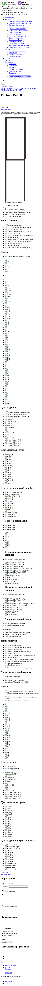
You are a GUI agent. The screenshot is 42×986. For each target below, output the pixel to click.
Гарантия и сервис (15, 56)
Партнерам (13, 65)
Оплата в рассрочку (16, 54)
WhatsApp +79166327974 (11, 3)
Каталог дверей (10, 965)
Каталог (7, 19)
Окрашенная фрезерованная (17, 414)
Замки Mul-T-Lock (15, 40)
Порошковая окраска (14, 225)
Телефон (5, 886)
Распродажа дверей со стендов (19, 47)
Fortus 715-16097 (16, 90)
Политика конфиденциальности (20, 77)
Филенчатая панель (14, 245)
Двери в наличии (15, 34)
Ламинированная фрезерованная (18, 412)
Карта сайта (9, 981)
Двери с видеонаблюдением (18, 27)
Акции (11, 67)
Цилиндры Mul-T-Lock (17, 42)
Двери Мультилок (7, 88)
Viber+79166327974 (27, 3)
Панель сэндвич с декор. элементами (20, 239)
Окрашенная (11, 766)
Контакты (12, 64)
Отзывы (7, 60)
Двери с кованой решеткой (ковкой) (19, 247)
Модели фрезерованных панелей (18, 256)
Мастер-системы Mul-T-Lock (19, 45)
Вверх (3, 962)
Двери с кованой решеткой (18, 30)
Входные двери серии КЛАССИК (21, 23)
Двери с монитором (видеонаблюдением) (21, 235)
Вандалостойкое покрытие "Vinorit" (19, 231)
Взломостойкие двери (16, 25)
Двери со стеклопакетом (17, 29)
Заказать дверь (6, 109)
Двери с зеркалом (15, 32)
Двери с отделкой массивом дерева (19, 227)
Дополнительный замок (15, 626)
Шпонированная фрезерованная (18, 416)
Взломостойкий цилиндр (16, 559)
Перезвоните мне (7, 86)
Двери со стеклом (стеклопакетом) (19, 241)
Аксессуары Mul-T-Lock (17, 43)
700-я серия (11, 529)
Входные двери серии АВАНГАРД (21, 21)
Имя (4, 884)
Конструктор (9, 18)
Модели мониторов (14, 677)
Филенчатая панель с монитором (18, 701)
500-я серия (11, 525)
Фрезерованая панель (14, 243)
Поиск (7, 983)
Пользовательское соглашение (19, 75)
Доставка (8, 58)
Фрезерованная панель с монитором (20, 691)
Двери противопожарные (18, 36)
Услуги (7, 49)
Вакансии (12, 73)
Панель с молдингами (14, 229)
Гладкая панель (12, 237)
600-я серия (11, 527)
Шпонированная (13, 768)
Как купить (13, 53)
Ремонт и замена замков (17, 51)
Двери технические (16, 38)
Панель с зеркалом (13, 233)
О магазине (9, 62)
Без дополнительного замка (16, 624)
